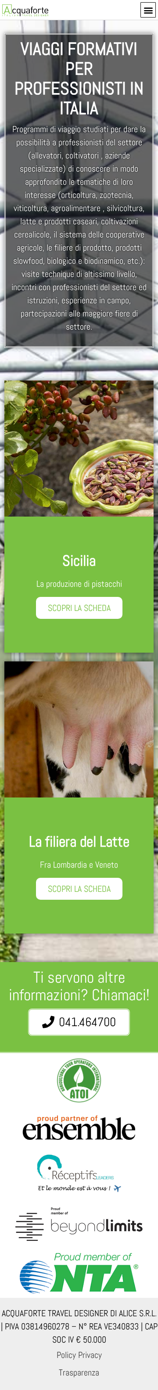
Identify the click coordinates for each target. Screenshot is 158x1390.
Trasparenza (79, 1372)
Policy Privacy (79, 1355)
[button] (148, 10)
